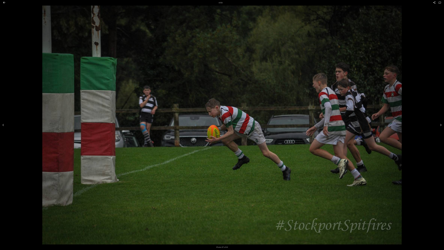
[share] (434, 2)
